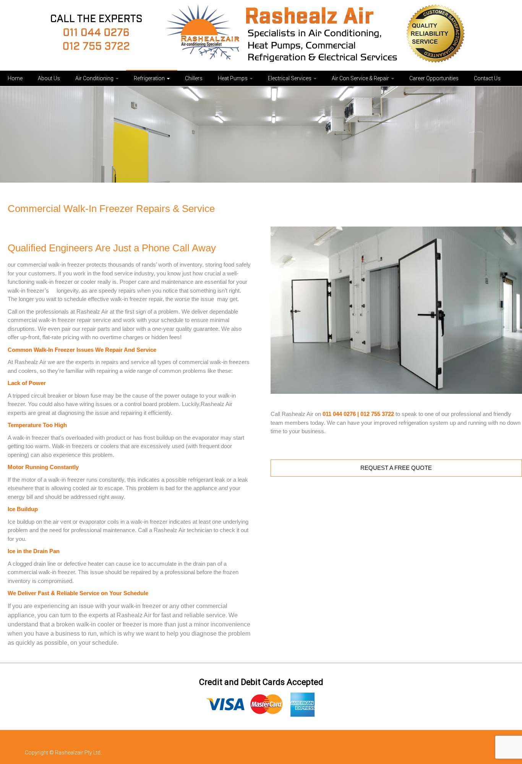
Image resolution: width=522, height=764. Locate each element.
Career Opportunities (434, 78)
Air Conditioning (94, 78)
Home (15, 78)
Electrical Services (289, 78)
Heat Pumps (233, 78)
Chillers (194, 78)
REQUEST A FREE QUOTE (396, 468)
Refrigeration (149, 78)
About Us (49, 78)
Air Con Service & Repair (360, 78)
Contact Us (487, 78)
